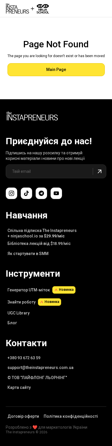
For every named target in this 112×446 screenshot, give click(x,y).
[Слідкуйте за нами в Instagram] (11, 193)
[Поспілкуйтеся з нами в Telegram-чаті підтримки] (41, 193)
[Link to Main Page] (32, 117)
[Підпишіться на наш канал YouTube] (56, 193)
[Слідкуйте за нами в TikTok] (26, 193)
